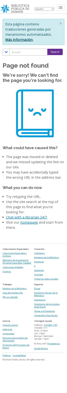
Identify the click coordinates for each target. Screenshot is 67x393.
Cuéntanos (39, 253)
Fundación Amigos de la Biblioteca (46, 294)
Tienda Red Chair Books (46, 315)
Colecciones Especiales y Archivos (15, 254)
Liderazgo (7, 329)
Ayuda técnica (41, 348)
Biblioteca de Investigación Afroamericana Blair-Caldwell (17, 261)
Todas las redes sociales (46, 279)
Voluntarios (39, 299)
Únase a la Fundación (44, 311)
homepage (29, 222)
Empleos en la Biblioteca (14, 288)
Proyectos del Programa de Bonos (16, 346)
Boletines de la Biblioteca (46, 257)
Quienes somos (10, 325)
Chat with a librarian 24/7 (26, 217)
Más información (19, 39)
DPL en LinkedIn (10, 297)
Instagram (39, 270)
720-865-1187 (50, 325)
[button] (60, 23)
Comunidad (8, 333)
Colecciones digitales (13, 267)
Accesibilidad (19, 355)
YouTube (38, 274)
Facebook (39, 261)
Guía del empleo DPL (13, 292)
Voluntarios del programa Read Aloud (46, 305)
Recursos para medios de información (15, 339)
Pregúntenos (53, 343)
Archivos (7, 271)
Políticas (7, 355)
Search (55, 52)
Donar (37, 288)
